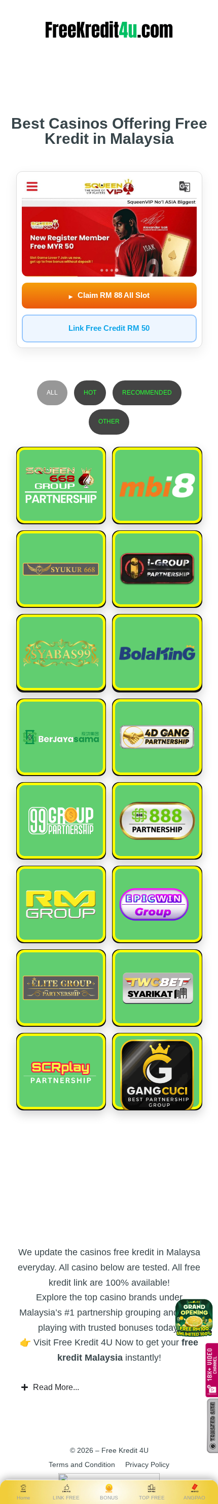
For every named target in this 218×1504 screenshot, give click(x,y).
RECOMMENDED (147, 392)
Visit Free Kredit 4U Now (83, 1342)
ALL (52, 392)
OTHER (109, 421)
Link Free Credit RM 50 (109, 328)
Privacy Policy (147, 1464)
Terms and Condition (82, 1464)
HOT (90, 392)
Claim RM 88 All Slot (109, 295)
